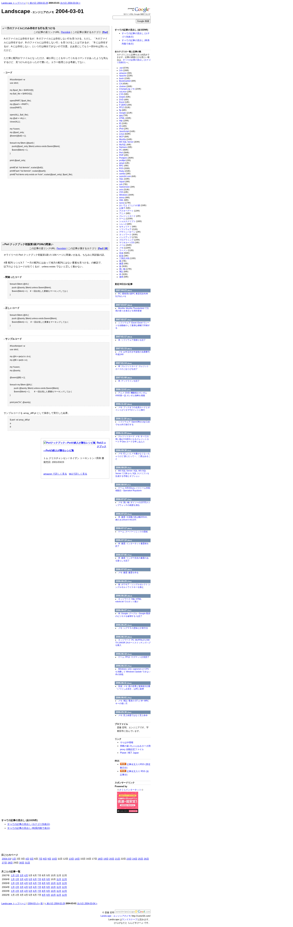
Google (125, 113)
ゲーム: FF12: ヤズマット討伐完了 (133, 657)
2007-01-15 (124, 348)
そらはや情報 (126, 742)
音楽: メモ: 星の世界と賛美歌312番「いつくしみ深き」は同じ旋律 (132, 687)
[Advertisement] (32, 211)
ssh (123, 184)
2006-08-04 (123, 484)
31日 (27, 862)
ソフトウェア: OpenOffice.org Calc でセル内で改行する (132, 423)
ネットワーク (128, 234)
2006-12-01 (123, 389)
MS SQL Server (129, 142)
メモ (125, 248)
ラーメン (126, 250)
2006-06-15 (123, 666)
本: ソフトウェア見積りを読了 (132, 340)
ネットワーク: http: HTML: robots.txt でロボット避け (128, 600)
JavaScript (127, 131)
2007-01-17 (124, 336)
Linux (125, 134)
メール (125, 245)
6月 (35, 879)
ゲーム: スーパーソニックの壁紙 (133, 531)
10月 (53, 883)
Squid (124, 181)
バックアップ (128, 237)
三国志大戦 (127, 258)
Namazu (125, 147)
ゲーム (126, 218)
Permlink (65, 32)
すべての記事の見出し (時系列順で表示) (28, 828)
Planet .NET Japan (129, 752)
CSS (124, 94)
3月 (22, 875)
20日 (111, 858)
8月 (44, 879)
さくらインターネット (130, 789)
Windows (126, 195)
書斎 (123, 263)
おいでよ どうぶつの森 (132, 205)
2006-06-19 (124, 637)
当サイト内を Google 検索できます (137, 14)
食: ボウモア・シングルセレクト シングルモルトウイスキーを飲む (132, 585)
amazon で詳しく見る (55, 473)
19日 (106, 858)
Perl (105, 32)
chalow (125, 86)
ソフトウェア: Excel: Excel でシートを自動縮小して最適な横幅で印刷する (132, 325)
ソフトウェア (128, 229)
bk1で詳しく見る (78, 473)
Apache (126, 76)
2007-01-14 (124, 363)
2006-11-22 (124, 404)
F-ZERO (125, 105)
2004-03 (6, 858)
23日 (129, 858)
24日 (134, 858)
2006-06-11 (123, 683)
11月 (58, 879)
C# (123, 83)
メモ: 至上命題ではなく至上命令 (133, 715)
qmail (124, 163)
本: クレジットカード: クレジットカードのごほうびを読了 (132, 367)
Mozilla (125, 139)
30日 (21, 862)
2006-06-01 (123, 697)
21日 (117, 858)
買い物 (125, 269)
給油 (123, 256)
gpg (123, 115)
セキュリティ (127, 226)
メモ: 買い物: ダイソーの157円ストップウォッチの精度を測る (132, 503)
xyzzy (125, 203)
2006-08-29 (123, 467)
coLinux (125, 91)
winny (124, 197)
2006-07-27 (123, 499)
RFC (124, 165)
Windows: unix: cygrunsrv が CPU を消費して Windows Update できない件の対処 (132, 671)
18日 (100, 858)
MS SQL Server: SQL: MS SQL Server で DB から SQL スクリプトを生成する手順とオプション (132, 473)
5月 (30, 879)
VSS (123, 192)
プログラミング (129, 240)
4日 (27, 858)
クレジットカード (130, 216)
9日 (49, 858)
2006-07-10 (124, 540)
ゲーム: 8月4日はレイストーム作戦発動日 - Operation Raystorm (132, 489)
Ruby (124, 171)
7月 (39, 879)
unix (124, 189)
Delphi (124, 97)
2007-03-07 (124, 305)
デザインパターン (130, 232)
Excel (124, 102)
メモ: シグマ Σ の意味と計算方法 (133, 628)
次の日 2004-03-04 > (70, 3)
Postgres (126, 158)
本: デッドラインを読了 (129, 381)
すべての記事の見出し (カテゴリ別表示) (28, 824)
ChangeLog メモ (130, 89)
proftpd (125, 160)
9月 (48, 879)
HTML (125, 118)
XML (124, 200)
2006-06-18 (124, 654)
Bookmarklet (127, 81)
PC (123, 150)
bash (124, 78)
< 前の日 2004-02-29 (38, 3)
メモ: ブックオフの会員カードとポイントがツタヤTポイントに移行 (132, 408)
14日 (77, 858)
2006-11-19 (123, 433)
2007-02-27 (123, 319)
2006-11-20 (124, 418)
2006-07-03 (124, 569)
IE (123, 123)
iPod (124, 128)
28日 (10, 862)
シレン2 (125, 224)
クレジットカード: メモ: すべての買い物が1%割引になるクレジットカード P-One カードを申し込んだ (132, 439)
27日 (4, 862)
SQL (124, 179)
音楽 (124, 253)
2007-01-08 (124, 377)
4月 (26, 875)
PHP (124, 155)
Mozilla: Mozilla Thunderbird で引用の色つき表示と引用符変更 (132, 309)
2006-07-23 (124, 514)
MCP (124, 136)
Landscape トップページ (13, 3)
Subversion (127, 187)
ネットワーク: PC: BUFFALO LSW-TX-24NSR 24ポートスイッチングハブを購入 (133, 642)
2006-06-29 (123, 581)
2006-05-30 (123, 712)
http (124, 121)
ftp (122, 110)
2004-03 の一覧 (35, 903)
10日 (54, 858)
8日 (45, 858)
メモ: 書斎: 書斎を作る (128, 572)
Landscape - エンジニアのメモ (116, 916)
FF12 (124, 107)
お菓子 (124, 208)
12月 (64, 879)
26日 (146, 858)
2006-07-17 (124, 528)
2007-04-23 (124, 290)
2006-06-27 (123, 610)
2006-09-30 (123, 450)
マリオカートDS (129, 242)
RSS (124, 168)
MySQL (125, 144)
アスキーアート (129, 211)
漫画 (123, 277)
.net (124, 68)
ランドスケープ (129, 919)
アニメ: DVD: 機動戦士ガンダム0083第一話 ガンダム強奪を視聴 (131, 394)
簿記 (123, 271)
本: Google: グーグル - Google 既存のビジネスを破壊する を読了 (132, 614)
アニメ (124, 213)
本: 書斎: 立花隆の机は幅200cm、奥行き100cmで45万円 (132, 518)
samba (125, 173)
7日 (40, 858)
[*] (3, 28)
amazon (125, 73)
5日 (32, 858)
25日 (140, 858)
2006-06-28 (124, 595)
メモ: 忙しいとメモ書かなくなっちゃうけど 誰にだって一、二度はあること (132, 456)
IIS (123, 126)
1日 (14, 858)
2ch (124, 70)
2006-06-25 (124, 625)
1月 (13, 875)
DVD (124, 99)
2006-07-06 (123, 555)
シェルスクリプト (130, 221)
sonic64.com (127, 176)
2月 (17, 875)
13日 (71, 858)
